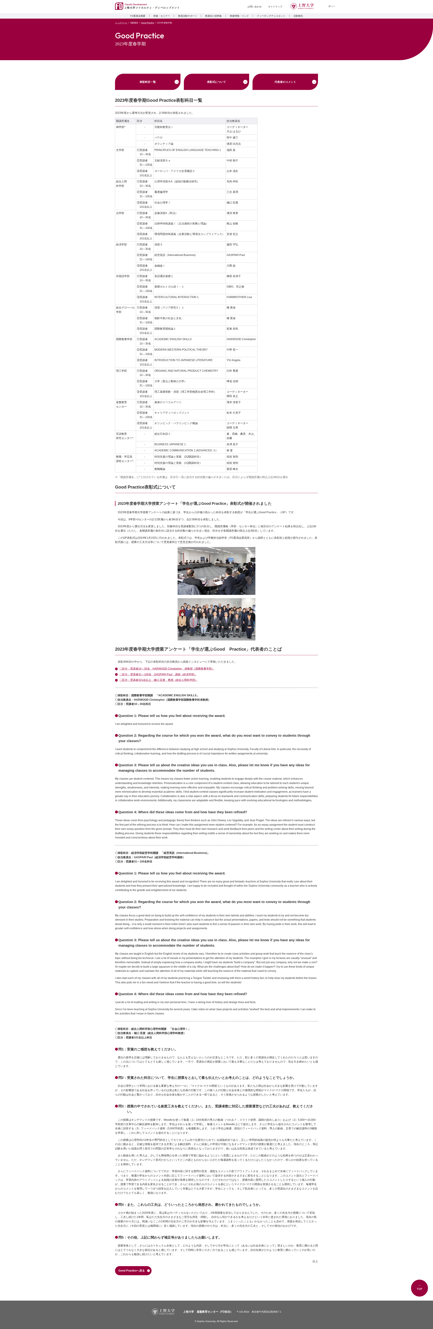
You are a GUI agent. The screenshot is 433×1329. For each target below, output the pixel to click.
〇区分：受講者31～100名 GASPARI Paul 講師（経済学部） (158, 674)
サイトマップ (275, 6)
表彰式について (216, 81)
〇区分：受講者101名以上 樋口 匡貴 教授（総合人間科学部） (158, 680)
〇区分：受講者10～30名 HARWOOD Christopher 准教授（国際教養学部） (166, 668)
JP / (331, 6)
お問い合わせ (254, 6)
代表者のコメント (285, 81)
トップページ (121, 23)
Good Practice (147, 23)
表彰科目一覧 (148, 81)
